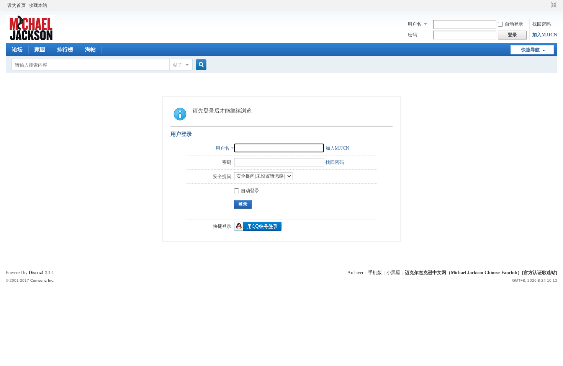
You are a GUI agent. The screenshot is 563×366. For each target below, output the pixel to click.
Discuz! (36, 272)
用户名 (414, 24)
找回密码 (541, 24)
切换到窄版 (552, 5)
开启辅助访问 (546, 5)
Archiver (355, 272)
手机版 (375, 272)
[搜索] (200, 64)
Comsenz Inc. (42, 280)
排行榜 (65, 49)
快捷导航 (530, 49)
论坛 (17, 49)
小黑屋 (393, 272)
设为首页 (16, 5)
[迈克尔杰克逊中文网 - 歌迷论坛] (30, 38)
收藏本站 (38, 5)
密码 (412, 35)
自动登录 (514, 24)
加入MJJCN (544, 35)
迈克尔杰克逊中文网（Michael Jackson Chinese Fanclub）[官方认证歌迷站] (481, 272)
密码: (227, 162)
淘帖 (90, 49)
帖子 (177, 65)
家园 (39, 49)
